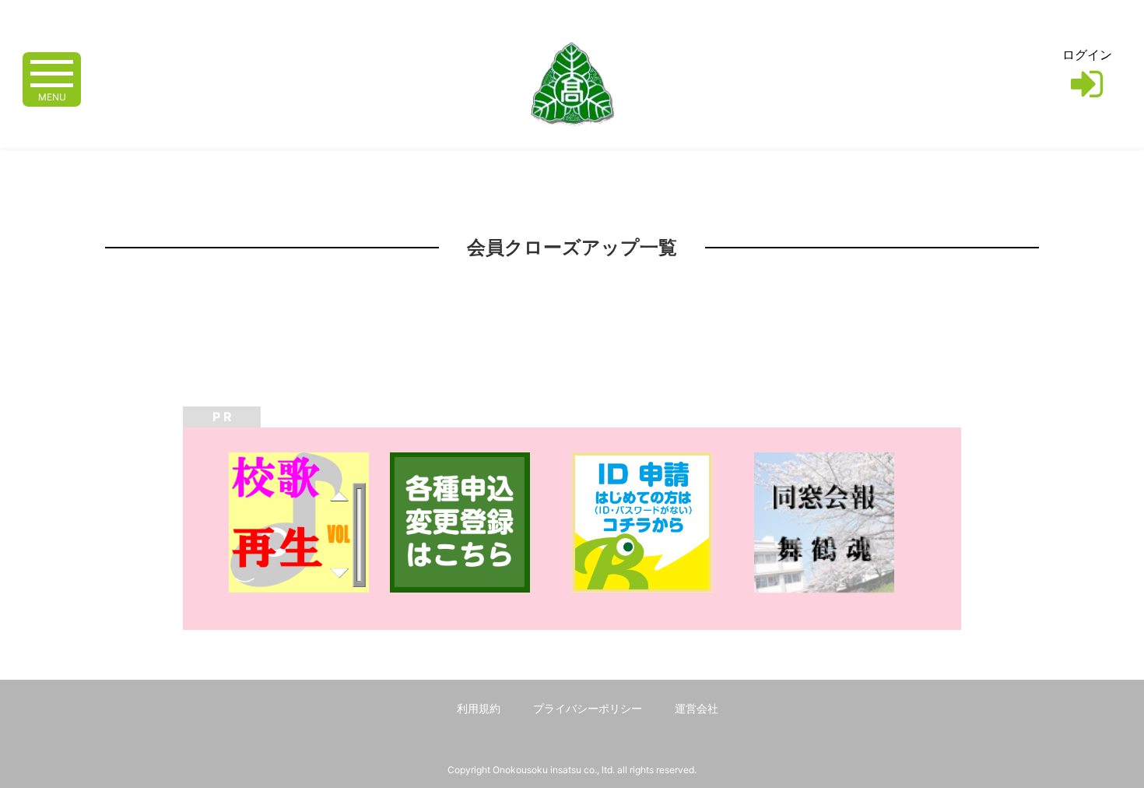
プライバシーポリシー (587, 708)
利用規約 (478, 708)
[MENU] (51, 72)
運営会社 (696, 708)
